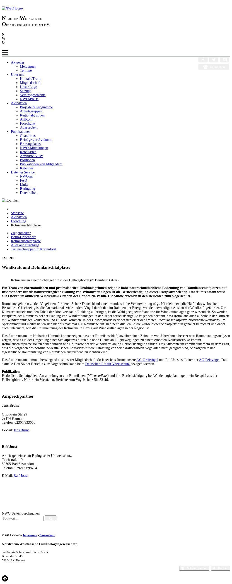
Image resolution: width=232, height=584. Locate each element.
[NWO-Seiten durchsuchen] (50, 518)
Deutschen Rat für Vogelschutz (107, 364)
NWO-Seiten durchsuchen (21, 513)
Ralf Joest (21, 475)
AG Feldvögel (209, 360)
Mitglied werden (195, 568)
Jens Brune (21, 430)
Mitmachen (216, 67)
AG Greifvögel (147, 360)
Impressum (30, 535)
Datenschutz (47, 535)
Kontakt (221, 568)
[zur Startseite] (12, 8)
